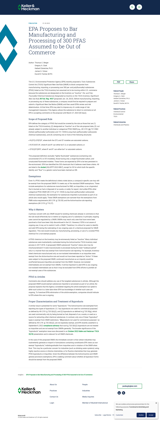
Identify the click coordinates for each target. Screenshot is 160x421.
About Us (53, 385)
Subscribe (98, 415)
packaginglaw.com (129, 386)
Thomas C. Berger (41, 63)
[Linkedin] (119, 393)
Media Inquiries (88, 397)
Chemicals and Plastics (121, 125)
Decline (141, 415)
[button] (132, 7)
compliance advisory (51, 326)
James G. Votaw (41, 71)
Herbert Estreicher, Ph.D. (44, 68)
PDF (118, 82)
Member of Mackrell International (95, 403)
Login (52, 403)
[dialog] (136, 410)
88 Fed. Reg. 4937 (47, 99)
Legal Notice (107, 415)
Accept (151, 415)
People (85, 385)
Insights (20, 375)
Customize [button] (119, 415)
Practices (53, 391)
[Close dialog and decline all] (156, 403)
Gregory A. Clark (41, 65)
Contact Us (54, 397)
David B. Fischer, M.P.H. (44, 74)
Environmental (118, 114)
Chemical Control (119, 112)
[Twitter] (123, 393)
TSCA (115, 116)
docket (43, 167)
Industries (86, 391)
